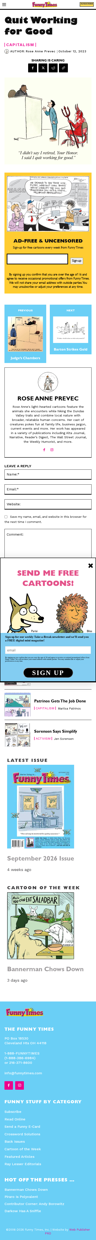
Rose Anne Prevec (40, 51)
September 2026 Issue (40, 859)
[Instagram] (52, 449)
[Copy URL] (63, 67)
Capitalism (20, 45)
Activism (43, 738)
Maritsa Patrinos (69, 708)
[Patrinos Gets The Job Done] (17, 704)
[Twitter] (42, 67)
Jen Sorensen (64, 738)
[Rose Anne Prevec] (7, 51)
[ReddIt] (53, 67)
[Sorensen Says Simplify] (17, 735)
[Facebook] (32, 67)
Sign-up (76, 261)
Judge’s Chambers (25, 358)
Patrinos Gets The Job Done (60, 702)
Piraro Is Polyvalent (21, 1197)
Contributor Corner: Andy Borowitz (34, 1204)
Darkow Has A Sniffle (22, 1211)
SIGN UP (48, 672)
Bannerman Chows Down (45, 970)
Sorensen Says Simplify (55, 732)
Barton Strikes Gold (70, 350)
